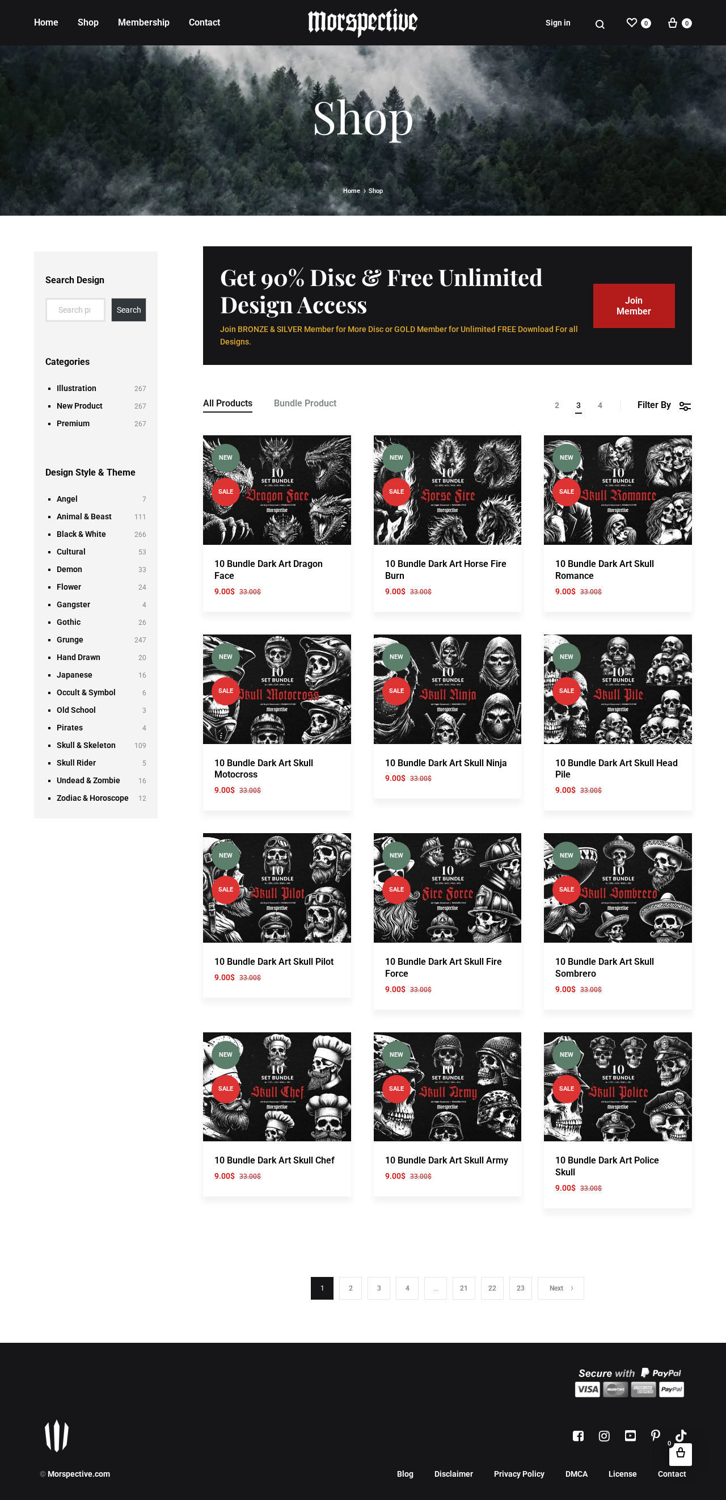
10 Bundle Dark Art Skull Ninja (446, 763)
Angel (67, 498)
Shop (88, 22)
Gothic (69, 622)
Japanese (74, 674)
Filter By (654, 405)
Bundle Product (305, 404)
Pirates (70, 727)
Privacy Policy (519, 1473)
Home (46, 22)
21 (464, 1288)
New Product (80, 405)
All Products (227, 404)
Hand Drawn (78, 657)
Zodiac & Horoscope (93, 797)
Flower (69, 586)
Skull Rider (76, 762)
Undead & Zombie (88, 780)
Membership (144, 22)
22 (492, 1288)
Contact (204, 22)
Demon (69, 569)
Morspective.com (79, 1473)
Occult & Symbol (86, 692)
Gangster (73, 604)
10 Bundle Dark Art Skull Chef (274, 1160)
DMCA (576, 1473)
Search (129, 309)
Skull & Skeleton (86, 745)
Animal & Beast (84, 516)
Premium (73, 423)
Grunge (70, 639)
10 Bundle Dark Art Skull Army (446, 1160)
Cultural (71, 551)
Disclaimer (453, 1473)
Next (556, 1288)
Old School (76, 710)
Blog (405, 1473)
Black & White (81, 534)
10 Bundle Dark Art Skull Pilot (274, 961)
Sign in (558, 22)
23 (521, 1288)
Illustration (76, 388)
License (623, 1473)
